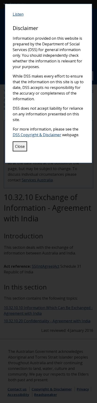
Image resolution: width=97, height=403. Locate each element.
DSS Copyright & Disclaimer (37, 134)
